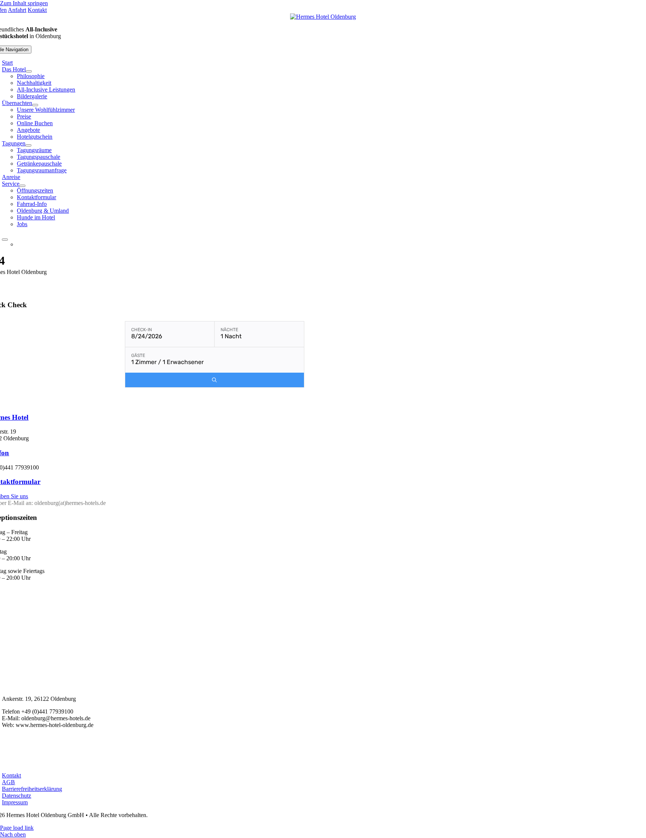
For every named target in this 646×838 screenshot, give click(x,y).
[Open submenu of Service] (22, 186)
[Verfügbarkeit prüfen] (214, 380)
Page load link (17, 828)
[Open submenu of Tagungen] (28, 145)
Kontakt (37, 10)
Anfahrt (17, 10)
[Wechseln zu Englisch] (229, 244)
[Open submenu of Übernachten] (35, 105)
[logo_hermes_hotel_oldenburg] (323, 16)
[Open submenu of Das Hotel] (29, 71)
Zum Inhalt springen (24, 3)
